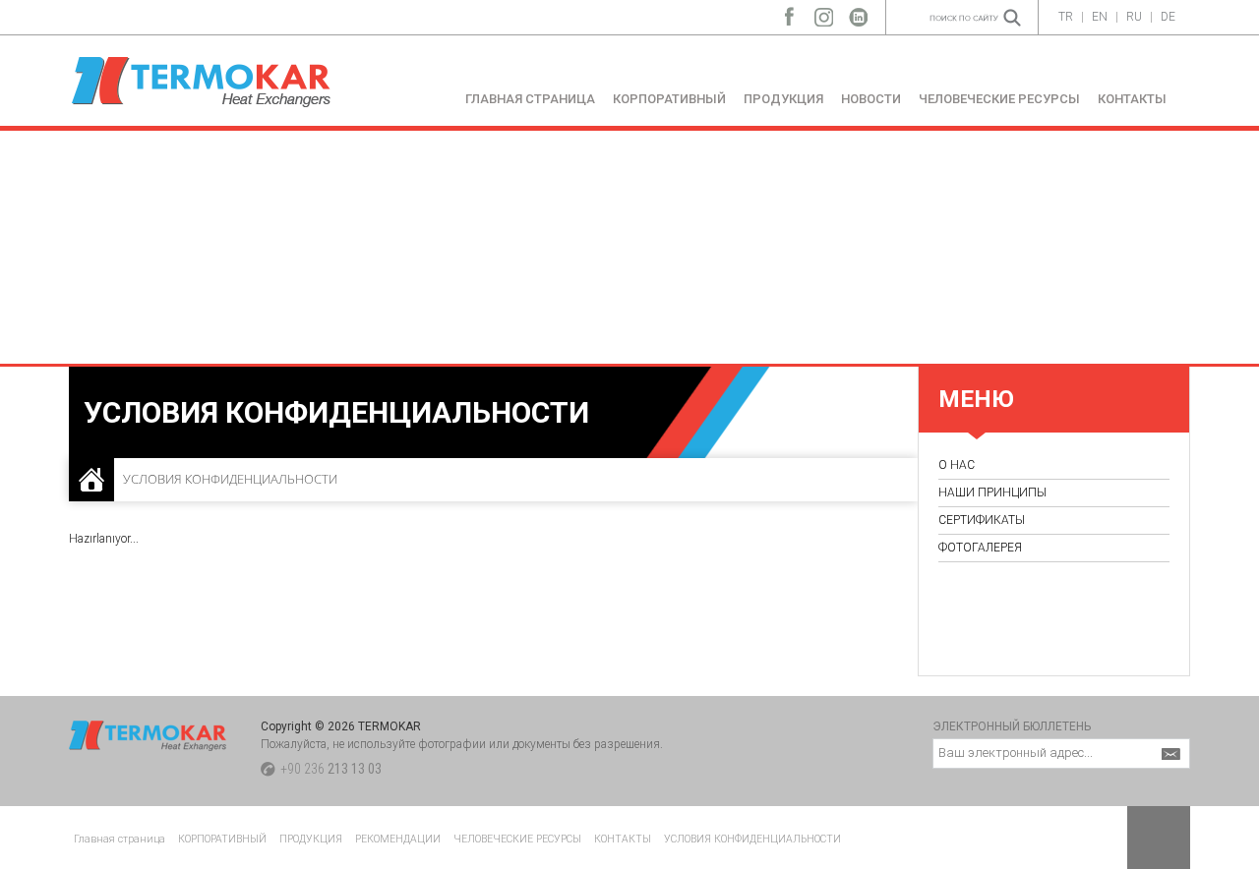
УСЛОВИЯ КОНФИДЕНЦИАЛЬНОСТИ (752, 839)
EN (1100, 17)
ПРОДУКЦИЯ (783, 98)
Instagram (823, 12)
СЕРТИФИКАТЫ (981, 520)
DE (1168, 17)
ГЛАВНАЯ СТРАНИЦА (530, 98)
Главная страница (119, 839)
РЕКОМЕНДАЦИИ (398, 839)
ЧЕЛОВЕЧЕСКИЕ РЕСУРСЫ (999, 98)
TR (1065, 17)
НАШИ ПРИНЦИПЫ (992, 492)
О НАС (956, 465)
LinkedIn (858, 12)
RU (1134, 17)
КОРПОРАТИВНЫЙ (669, 98)
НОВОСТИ (871, 98)
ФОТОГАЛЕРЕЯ (980, 547)
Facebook (789, 12)
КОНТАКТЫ (1132, 98)
